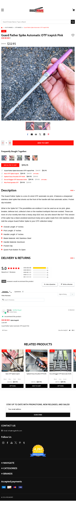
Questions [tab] (17, 292)
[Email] (32, 134)
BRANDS (7, 473)
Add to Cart (43, 143)
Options (36, 173)
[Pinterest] (48, 134)
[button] (70, 330)
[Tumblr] (24, 442)
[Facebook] (27, 134)
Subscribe (38, 415)
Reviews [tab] (5, 292)
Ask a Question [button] (50, 284)
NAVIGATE (8, 462)
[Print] (36, 134)
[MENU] (2, 10)
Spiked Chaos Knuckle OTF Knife (36, 374)
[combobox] (36, 22)
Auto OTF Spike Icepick (13, 374)
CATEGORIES (10, 468)
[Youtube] (12, 442)
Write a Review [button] (67, 284)
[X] (40, 134)
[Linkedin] (44, 134)
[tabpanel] (13, 369)
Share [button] (5, 330)
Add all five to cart (10, 165)
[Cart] (73, 10)
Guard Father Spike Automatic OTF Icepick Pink (15, 326)
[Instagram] (3, 442)
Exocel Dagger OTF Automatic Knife (60, 374)
